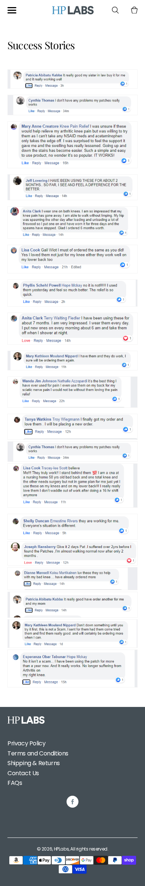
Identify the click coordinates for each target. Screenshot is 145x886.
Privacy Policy (26, 743)
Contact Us (23, 773)
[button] (11, 10)
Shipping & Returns (33, 763)
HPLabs (61, 849)
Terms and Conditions (37, 753)
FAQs (14, 783)
